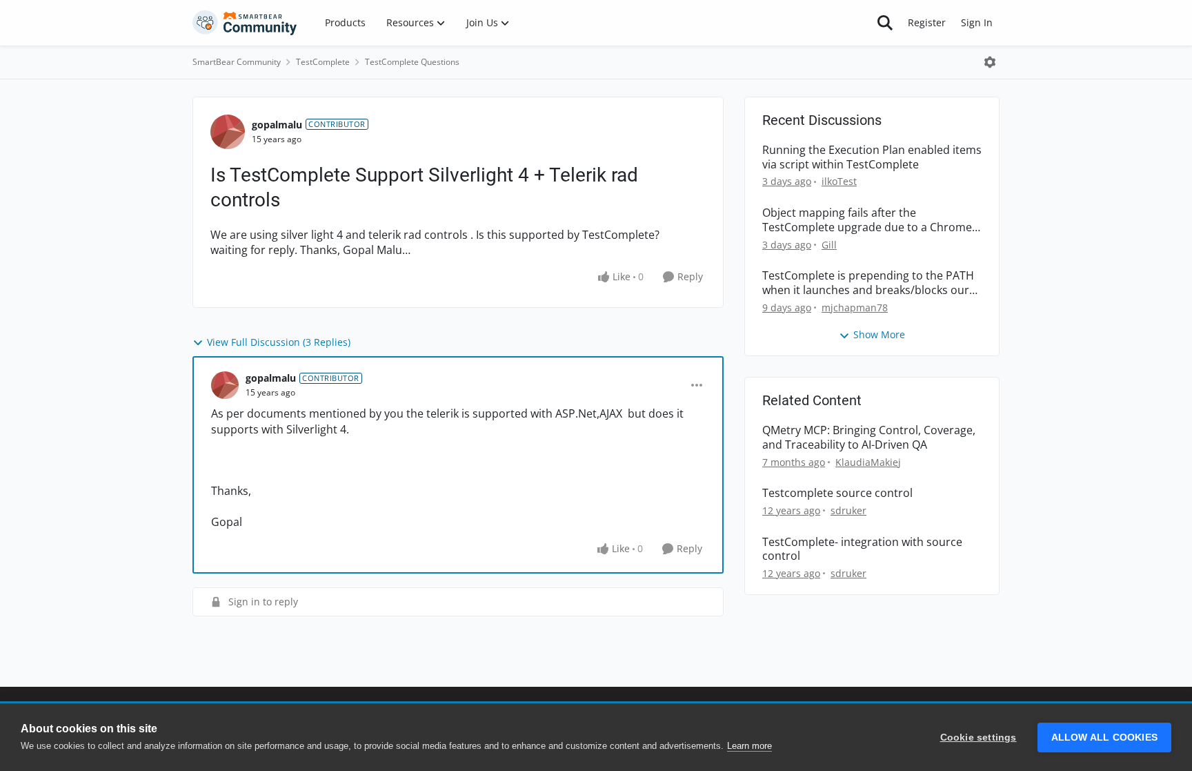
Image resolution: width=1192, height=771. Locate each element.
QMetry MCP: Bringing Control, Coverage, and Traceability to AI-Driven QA (868, 437)
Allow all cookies (1104, 737)
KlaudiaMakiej (868, 462)
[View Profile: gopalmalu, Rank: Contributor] (227, 132)
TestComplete (323, 62)
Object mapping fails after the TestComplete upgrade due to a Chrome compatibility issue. (867, 220)
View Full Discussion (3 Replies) (278, 342)
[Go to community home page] (244, 22)
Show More (879, 334)
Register (927, 22)
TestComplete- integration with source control (862, 549)
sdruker (848, 510)
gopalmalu (277, 124)
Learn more (749, 746)
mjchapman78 (855, 307)
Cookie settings (978, 737)
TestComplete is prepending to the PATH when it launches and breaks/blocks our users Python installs (868, 283)
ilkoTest (839, 181)
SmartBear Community (236, 62)
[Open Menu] (990, 62)
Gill (829, 244)
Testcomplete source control (837, 493)
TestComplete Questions (412, 62)
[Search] (885, 22)
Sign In (977, 22)
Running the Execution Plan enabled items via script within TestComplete (872, 157)
